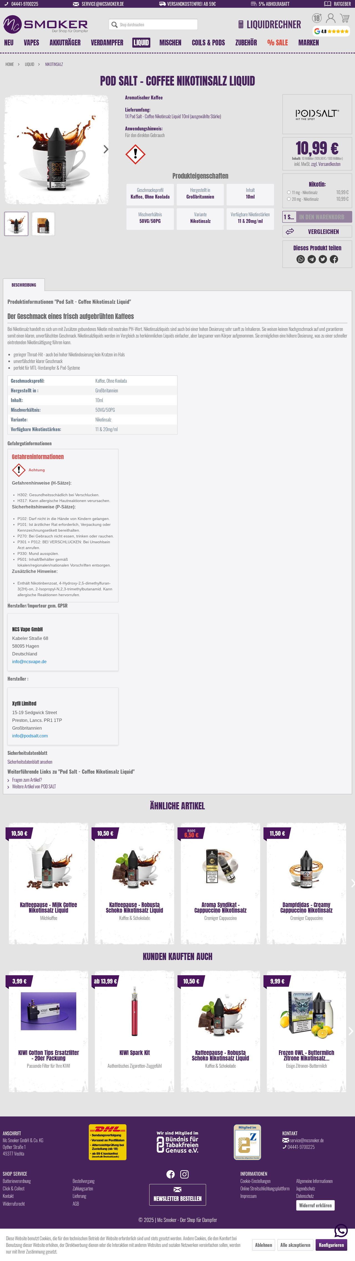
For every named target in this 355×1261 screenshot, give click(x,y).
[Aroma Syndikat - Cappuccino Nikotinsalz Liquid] (220, 869)
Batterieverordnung (17, 1181)
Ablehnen (263, 1245)
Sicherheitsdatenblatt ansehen (29, 761)
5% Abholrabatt (274, 4)
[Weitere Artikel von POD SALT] (317, 114)
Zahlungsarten (83, 1188)
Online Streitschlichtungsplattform (265, 1188)
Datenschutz (305, 1196)
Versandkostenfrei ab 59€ (191, 4)
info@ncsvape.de (29, 661)
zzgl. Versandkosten (326, 164)
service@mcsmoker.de (103, 4)
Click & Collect (13, 1188)
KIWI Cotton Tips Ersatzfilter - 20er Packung (48, 1055)
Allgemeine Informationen (314, 1181)
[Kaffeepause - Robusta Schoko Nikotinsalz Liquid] (134, 869)
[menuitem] (153, 24)
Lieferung (79, 1196)
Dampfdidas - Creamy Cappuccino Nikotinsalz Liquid (306, 907)
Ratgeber (342, 4)
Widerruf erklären (315, 1205)
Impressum (248, 1196)
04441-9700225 (24, 4)
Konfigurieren (331, 1245)
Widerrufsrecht (14, 1203)
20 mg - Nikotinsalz (305, 199)
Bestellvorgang (84, 1181)
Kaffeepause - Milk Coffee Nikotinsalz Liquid (48, 907)
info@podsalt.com (30, 736)
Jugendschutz (305, 1188)
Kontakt (8, 1196)
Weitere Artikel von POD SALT (33, 786)
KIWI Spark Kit (135, 1053)
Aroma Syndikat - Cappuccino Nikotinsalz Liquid (220, 907)
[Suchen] (114, 24)
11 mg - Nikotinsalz (305, 192)
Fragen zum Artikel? (26, 779)
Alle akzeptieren (295, 1245)
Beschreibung (24, 285)
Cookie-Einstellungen (255, 1181)
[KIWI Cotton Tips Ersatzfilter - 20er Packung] (48, 1017)
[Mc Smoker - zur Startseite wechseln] (45, 24)
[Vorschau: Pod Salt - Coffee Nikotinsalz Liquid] (16, 224)
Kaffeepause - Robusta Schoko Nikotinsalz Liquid (134, 907)
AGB (76, 1203)
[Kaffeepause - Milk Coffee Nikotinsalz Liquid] (48, 869)
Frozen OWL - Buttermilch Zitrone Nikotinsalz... (306, 1055)
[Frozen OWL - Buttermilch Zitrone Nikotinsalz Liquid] (306, 1017)
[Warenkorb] (344, 18)
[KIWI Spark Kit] (134, 1017)
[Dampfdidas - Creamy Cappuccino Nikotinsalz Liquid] (306, 869)
